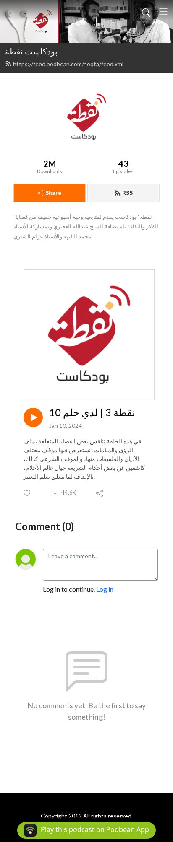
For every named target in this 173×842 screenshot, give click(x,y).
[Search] (146, 11)
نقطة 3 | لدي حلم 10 (92, 412)
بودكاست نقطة (31, 51)
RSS (127, 192)
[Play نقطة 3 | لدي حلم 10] (33, 417)
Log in (104, 589)
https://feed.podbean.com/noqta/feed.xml (68, 63)
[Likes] (27, 493)
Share (53, 192)
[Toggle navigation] (163, 12)
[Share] (100, 492)
